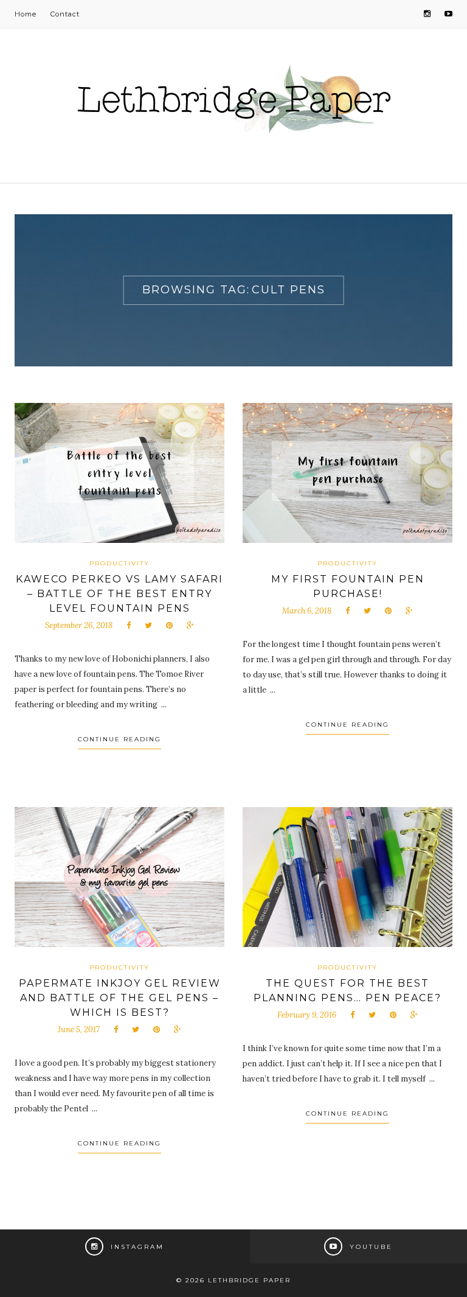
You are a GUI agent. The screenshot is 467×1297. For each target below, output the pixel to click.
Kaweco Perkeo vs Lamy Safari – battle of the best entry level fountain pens (119, 593)
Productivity (119, 563)
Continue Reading (119, 739)
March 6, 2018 (306, 611)
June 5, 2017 (79, 1029)
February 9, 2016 (306, 1015)
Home (25, 14)
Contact (65, 14)
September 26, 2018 (78, 625)
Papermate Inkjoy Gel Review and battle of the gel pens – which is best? (120, 997)
